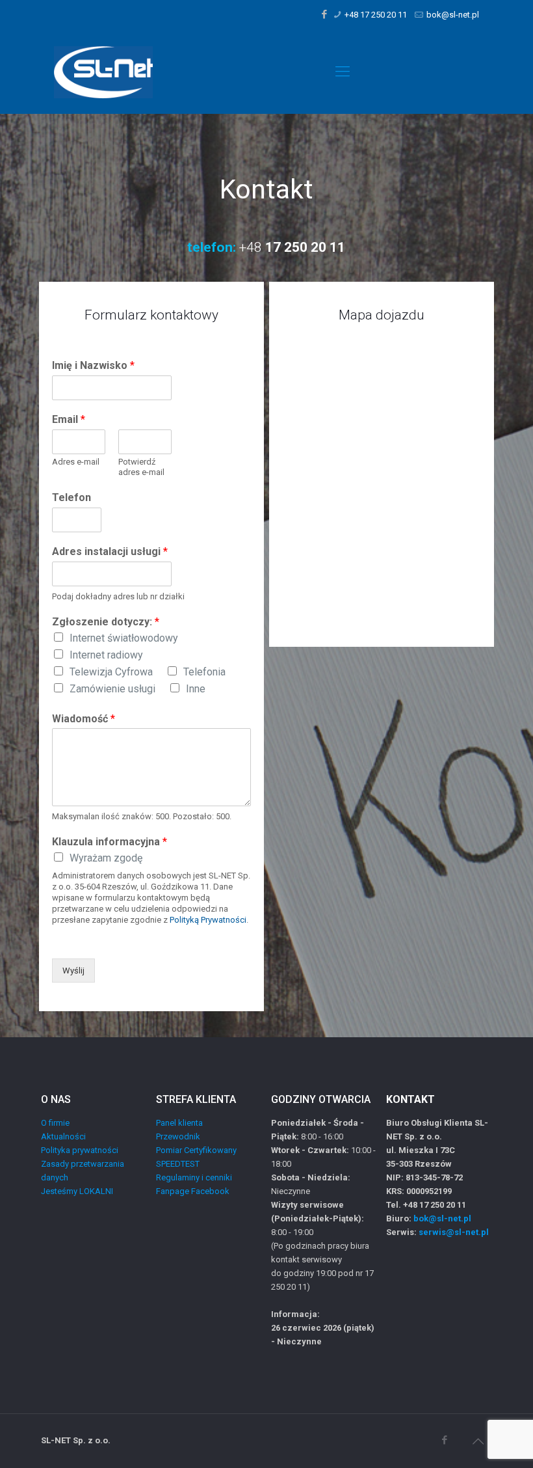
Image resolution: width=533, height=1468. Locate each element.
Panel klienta (179, 1123)
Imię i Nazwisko (93, 365)
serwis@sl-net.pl (454, 1232)
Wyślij (73, 970)
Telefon (71, 497)
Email (68, 419)
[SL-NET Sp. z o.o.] (103, 71)
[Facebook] (325, 14)
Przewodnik (178, 1136)
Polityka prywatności (79, 1150)
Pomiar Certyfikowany (196, 1150)
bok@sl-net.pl (452, 15)
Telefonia (204, 672)
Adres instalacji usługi (110, 551)
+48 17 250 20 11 (375, 15)
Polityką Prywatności (208, 920)
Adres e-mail (75, 462)
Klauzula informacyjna (109, 842)
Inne (195, 689)
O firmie (55, 1123)
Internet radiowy (106, 655)
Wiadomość (83, 719)
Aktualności (63, 1136)
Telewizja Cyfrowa (111, 672)
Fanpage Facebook (192, 1191)
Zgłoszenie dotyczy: (105, 622)
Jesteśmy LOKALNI (77, 1191)
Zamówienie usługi (112, 689)
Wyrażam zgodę (106, 858)
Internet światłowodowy (124, 638)
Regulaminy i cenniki (194, 1177)
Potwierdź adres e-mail (141, 467)
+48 (290, 247)
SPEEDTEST (178, 1164)
